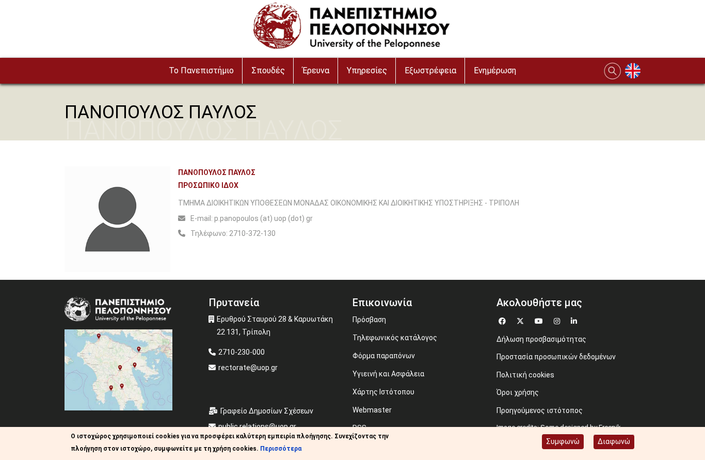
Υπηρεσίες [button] (367, 70)
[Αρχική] (352, 28)
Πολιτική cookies (525, 375)
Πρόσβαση (369, 319)
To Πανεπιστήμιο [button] (201, 70)
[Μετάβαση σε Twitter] (521, 320)
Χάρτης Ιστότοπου (383, 392)
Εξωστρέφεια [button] (430, 70)
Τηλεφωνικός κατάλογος (394, 338)
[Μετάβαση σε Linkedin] (575, 320)
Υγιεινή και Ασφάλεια (388, 374)
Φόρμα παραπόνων (383, 356)
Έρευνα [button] (315, 70)
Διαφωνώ (614, 441)
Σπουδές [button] (268, 70)
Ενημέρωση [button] (495, 70)
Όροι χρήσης (517, 392)
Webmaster (372, 410)
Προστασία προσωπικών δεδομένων (556, 357)
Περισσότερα (280, 448)
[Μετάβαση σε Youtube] (540, 320)
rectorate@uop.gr (248, 367)
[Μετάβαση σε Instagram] (558, 320)
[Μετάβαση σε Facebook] (503, 320)
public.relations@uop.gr (257, 426)
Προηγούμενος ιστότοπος (539, 410)
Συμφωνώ (563, 441)
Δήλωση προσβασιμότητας (541, 339)
